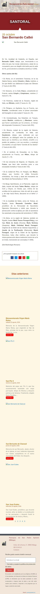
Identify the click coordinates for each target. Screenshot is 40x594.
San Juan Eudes (12, 504)
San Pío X (10, 381)
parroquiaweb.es (31, 592)
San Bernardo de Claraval (16, 444)
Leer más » (9, 335)
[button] (20, 8)
